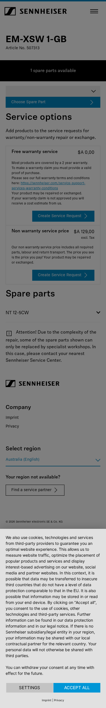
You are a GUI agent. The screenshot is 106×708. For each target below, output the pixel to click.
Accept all (77, 687)
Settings (29, 687)
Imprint (46, 700)
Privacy (59, 700)
